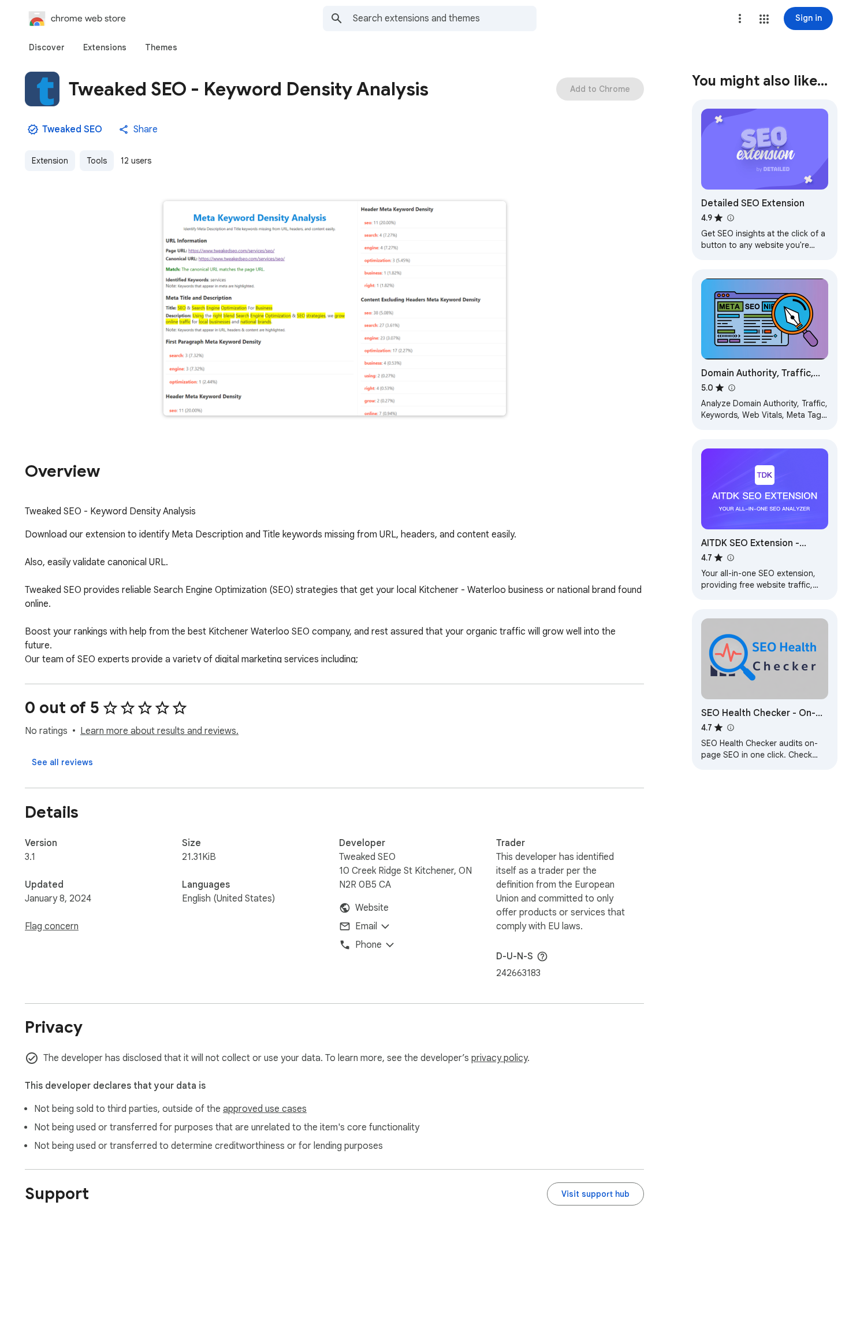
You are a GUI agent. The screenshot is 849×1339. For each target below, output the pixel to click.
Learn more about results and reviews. (159, 731)
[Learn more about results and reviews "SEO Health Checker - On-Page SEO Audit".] (730, 727)
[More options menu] (739, 18)
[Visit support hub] (595, 1194)
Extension (50, 160)
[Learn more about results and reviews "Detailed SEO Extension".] (730, 218)
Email (366, 926)
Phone (368, 945)
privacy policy (499, 1058)
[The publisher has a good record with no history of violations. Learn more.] (33, 129)
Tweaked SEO (72, 129)
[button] (764, 19)
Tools (97, 160)
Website (372, 908)
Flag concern (52, 926)
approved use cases (265, 1109)
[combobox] (445, 18)
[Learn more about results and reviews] (542, 956)
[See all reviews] (62, 762)
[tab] (47, 47)
